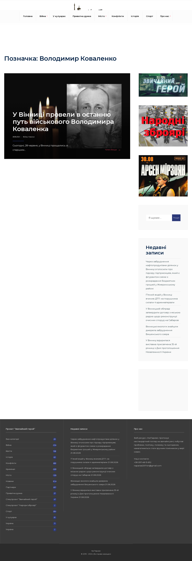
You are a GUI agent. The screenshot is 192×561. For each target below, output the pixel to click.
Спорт (149, 16)
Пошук (176, 218)
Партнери (11, 487)
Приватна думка (82, 16)
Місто (101, 16)
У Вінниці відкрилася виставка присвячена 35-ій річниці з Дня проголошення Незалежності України (95, 493)
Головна (27, 16)
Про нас (164, 16)
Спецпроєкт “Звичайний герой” (21, 499)
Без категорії (12, 439)
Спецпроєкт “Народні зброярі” (21, 505)
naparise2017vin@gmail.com (147, 466)
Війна (43, 16)
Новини (31, 137)
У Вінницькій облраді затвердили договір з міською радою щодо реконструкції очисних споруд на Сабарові (93, 471)
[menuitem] (42, 16)
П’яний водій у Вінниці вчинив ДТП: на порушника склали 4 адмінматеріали (162, 298)
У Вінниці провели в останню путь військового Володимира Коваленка (63, 121)
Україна (9, 523)
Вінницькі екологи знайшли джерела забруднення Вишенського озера (162, 330)
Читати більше (113, 150)
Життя (9, 451)
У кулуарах (59, 16)
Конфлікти (118, 16)
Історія (135, 16)
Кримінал (10, 469)
